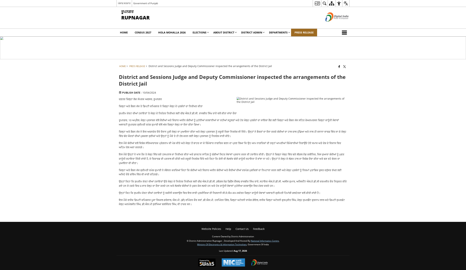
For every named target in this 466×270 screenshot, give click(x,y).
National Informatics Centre (265, 240)
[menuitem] (317, 3)
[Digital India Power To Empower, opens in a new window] (259, 263)
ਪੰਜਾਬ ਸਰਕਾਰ (124, 3)
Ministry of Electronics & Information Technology (222, 244)
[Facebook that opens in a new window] (339, 66)
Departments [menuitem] (278, 32)
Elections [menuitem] (199, 32)
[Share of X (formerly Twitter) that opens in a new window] (344, 66)
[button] (345, 32)
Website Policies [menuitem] (211, 229)
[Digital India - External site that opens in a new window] (332, 24)
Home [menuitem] (124, 32)
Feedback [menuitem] (258, 229)
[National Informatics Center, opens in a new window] (233, 263)
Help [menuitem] (228, 229)
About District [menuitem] (223, 32)
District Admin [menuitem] (251, 32)
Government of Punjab (145, 3)
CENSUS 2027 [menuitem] (143, 32)
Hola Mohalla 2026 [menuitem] (172, 32)
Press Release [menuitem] (304, 32)
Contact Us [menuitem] (242, 229)
